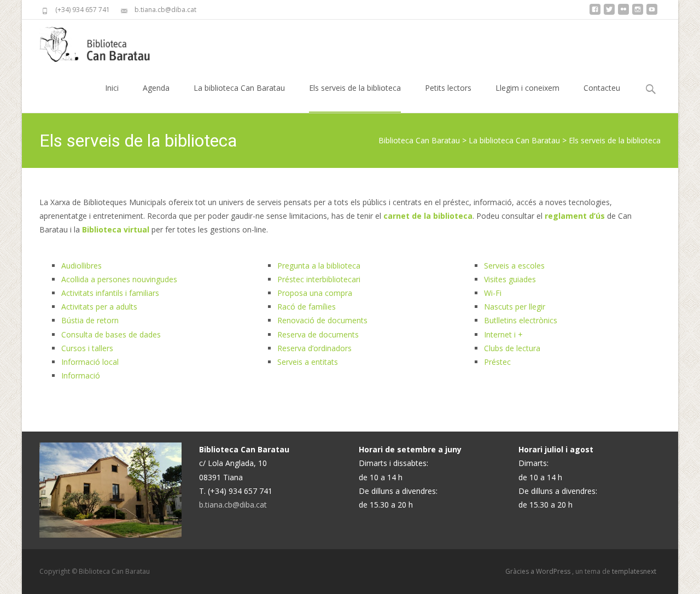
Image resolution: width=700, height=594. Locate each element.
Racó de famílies (306, 306)
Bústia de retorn (90, 320)
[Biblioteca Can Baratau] (100, 41)
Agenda (156, 88)
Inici (112, 88)
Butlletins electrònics (520, 320)
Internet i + (503, 334)
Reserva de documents (318, 334)
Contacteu (602, 88)
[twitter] (609, 13)
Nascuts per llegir (514, 306)
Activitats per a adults (99, 306)
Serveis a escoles (514, 265)
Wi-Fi (492, 293)
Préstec (497, 362)
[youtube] (651, 13)
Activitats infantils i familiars (110, 293)
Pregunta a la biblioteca (318, 265)
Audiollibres (81, 265)
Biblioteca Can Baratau (419, 140)
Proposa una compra (314, 293)
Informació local (90, 362)
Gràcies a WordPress (538, 571)
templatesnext (634, 571)
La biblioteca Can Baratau (239, 88)
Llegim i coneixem (527, 88)
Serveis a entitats (307, 362)
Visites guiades (510, 279)
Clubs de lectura (512, 348)
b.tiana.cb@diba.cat (233, 504)
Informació (80, 375)
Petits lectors (448, 88)
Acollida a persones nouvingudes (119, 279)
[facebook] (595, 13)
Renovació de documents (322, 320)
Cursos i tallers (87, 348)
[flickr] (623, 13)
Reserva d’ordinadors (314, 348)
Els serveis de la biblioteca (355, 88)
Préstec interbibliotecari (318, 279)
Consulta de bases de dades (111, 334)
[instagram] (637, 13)
